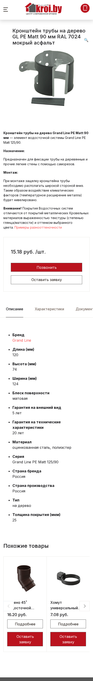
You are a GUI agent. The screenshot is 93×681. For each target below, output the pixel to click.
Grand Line (21, 340)
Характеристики (49, 309)
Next (84, 606)
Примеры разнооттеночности (38, 227)
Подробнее (25, 624)
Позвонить (47, 267)
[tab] (14, 309)
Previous (8, 606)
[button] (5, 9)
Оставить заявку (46, 279)
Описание (14, 309)
